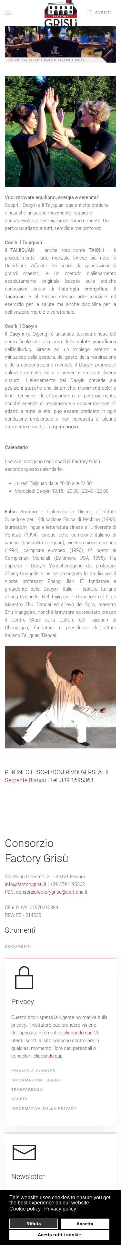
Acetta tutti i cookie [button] (59, 1234)
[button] (8, 13)
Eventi (103, 12)
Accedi (19, 1099)
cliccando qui (77, 1033)
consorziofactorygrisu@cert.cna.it (51, 892)
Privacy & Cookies (33, 1071)
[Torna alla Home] (61, 13)
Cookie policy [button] (25, 1209)
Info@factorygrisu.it (25, 884)
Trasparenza (27, 1089)
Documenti (18, 946)
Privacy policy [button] (60, 1209)
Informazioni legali (36, 1080)
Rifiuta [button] (33, 1223)
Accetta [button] (84, 1223)
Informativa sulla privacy (43, 1108)
